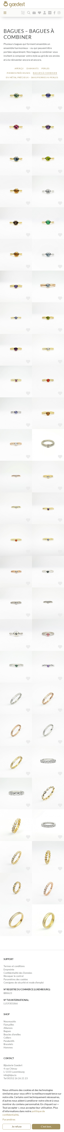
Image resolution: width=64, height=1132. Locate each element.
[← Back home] (20, 4)
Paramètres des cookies (16, 979)
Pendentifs (9, 1041)
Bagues (7, 1031)
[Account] (44, 13)
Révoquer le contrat (14, 976)
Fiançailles (9, 1024)
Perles (45, 68)
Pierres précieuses (18, 73)
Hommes (8, 1047)
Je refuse (17, 1126)
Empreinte (9, 969)
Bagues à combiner (45, 73)
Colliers (7, 1037)
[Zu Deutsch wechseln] (49, 13)
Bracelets (8, 1044)
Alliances (8, 1028)
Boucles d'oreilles (12, 1034)
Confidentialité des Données (18, 972)
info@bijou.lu (10, 1075)
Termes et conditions (14, 966)
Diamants (32, 68)
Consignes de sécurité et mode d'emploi (24, 982)
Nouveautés (10, 1021)
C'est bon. (46, 1126)
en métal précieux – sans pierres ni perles (32, 77)
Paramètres (8, 1119)
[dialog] (32, 1109)
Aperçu (19, 68)
